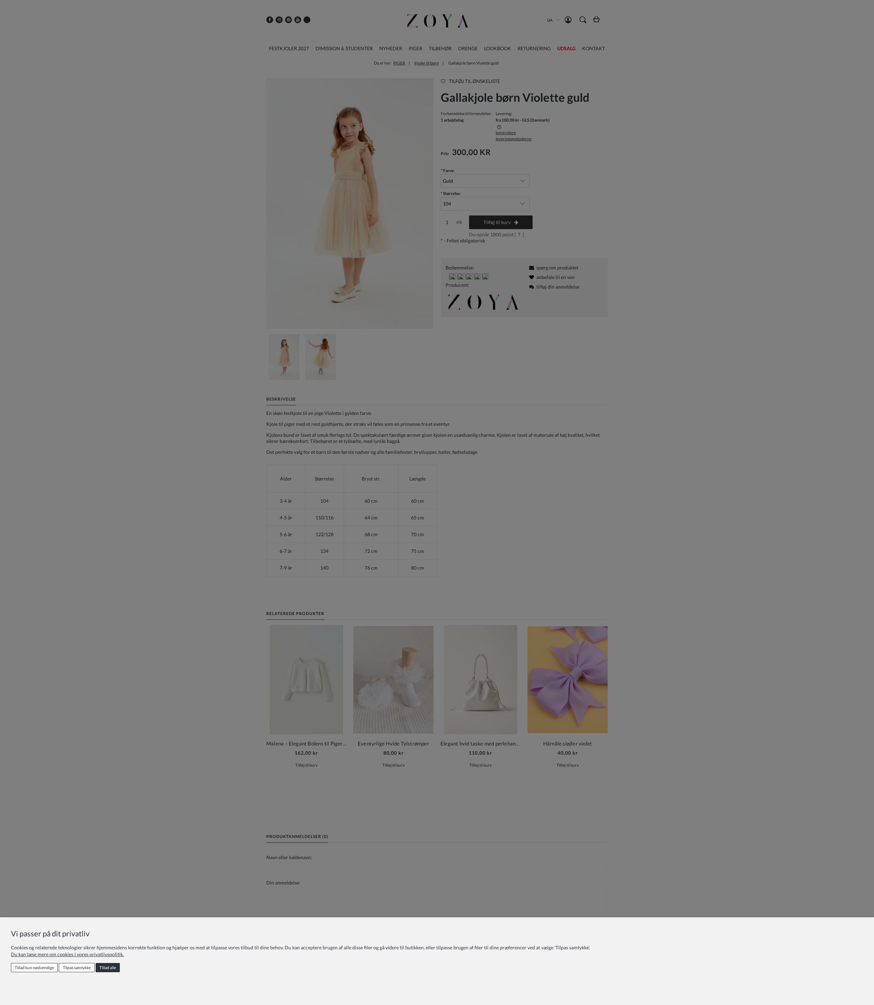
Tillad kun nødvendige (34, 967)
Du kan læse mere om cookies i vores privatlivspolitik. (67, 954)
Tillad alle (107, 967)
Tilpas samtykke (77, 967)
